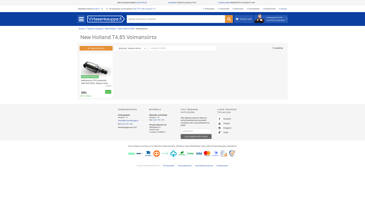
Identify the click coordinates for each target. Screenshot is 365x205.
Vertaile (108, 86)
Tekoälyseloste (222, 165)
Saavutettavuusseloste (204, 165)
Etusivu (82, 28)
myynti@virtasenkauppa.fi (128, 120)
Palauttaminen (270, 9)
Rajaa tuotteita (97, 48)
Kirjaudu (283, 9)
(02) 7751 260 (127, 124)
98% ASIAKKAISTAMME (132, 2)
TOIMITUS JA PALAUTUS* (182, 2)
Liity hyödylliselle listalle (196, 136)
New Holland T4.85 (126, 28)
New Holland (110, 28)
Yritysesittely (224, 9)
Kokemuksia (239, 9)
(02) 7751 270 (158, 120)
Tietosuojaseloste (185, 165)
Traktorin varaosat (95, 28)
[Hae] (229, 19)
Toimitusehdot (253, 9)
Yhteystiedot (209, 9)
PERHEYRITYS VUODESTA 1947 (236, 2)
